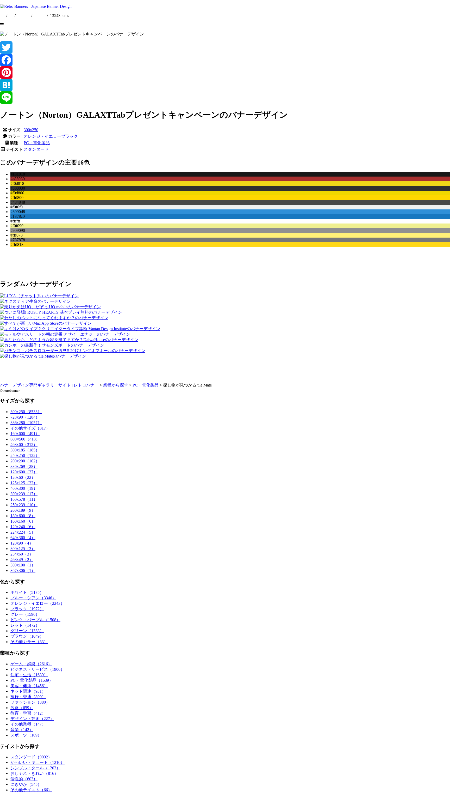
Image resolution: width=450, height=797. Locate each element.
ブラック (69, 136)
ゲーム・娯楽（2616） (31, 664)
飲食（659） (21, 707)
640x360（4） (22, 537)
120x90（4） (21, 543)
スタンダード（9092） (31, 757)
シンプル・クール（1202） (35, 768)
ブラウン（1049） (27, 636)
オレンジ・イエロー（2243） (37, 603)
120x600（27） (24, 472)
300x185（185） (25, 450)
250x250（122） (25, 455)
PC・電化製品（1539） (31, 680)
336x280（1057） (26, 422)
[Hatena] (225, 85)
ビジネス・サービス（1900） (37, 669)
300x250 (31, 130)
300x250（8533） (26, 411)
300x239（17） (24, 494)
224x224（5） (22, 532)
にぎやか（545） (26, 784)
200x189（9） (22, 510)
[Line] (225, 97)
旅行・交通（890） (28, 697)
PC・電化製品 (37, 143)
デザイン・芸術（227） (32, 718)
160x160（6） (22, 521)
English (24, 15)
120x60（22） (22, 477)
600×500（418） (25, 439)
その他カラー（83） (29, 641)
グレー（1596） (25, 614)
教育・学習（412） (28, 713)
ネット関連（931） (28, 691)
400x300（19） (24, 488)
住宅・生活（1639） (29, 675)
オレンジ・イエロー (42, 136)
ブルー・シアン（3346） (33, 598)
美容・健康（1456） (29, 686)
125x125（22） (24, 483)
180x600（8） (22, 516)
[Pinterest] (225, 72)
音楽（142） (21, 729)
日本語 (39, 15)
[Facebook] (225, 60)
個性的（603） (24, 779)
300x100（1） (22, 565)
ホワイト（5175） (27, 592)
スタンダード (36, 149)
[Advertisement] (156, 263)
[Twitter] (225, 47)
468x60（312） (24, 444)
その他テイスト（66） (31, 790)
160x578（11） (24, 499)
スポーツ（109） (26, 735)
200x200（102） (25, 461)
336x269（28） (24, 466)
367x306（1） (22, 570)
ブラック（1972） (27, 609)
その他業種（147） (28, 724)
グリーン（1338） (27, 631)
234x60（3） (21, 554)
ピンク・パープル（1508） (35, 620)
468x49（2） (21, 559)
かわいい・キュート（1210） (37, 762)
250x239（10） (24, 505)
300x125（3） (22, 548)
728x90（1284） (25, 417)
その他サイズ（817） (30, 428)
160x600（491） (25, 433)
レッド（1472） (25, 625)
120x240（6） (22, 526)
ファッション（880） (30, 702)
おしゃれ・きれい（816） (34, 773)
